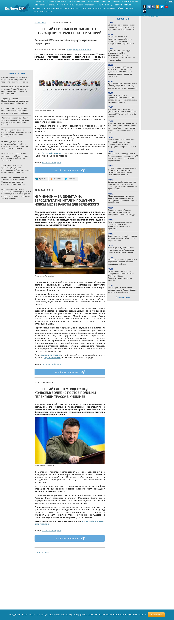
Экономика (53, 5)
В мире (35, 5)
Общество (79, 5)
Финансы (70, 5)
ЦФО (89, 1)
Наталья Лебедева (51, 162)
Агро (72, 8)
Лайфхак (120, 8)
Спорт (107, 5)
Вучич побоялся (52, 357)
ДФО (118, 1)
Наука (100, 5)
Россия (38, 1)
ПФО (94, 1)
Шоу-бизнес (110, 8)
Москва (46, 1)
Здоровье (118, 5)
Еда (112, 5)
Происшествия (91, 5)
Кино (78, 8)
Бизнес (62, 5)
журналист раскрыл (51, 355)
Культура (50, 8)
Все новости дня (123, 297)
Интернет (36, 8)
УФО (109, 1)
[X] (70, 178)
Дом (89, 8)
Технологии (128, 5)
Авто (43, 8)
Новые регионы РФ (129, 1)
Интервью (129, 8)
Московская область (58, 1)
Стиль (84, 8)
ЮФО (99, 1)
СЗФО (84, 1)
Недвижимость (99, 8)
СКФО (104, 1)
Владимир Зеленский (79, 49)
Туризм (66, 8)
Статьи (35, 12)
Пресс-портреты (46, 12)
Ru (166, 2)
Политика (43, 5)
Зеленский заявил (51, 153)
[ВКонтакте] (41, 178)
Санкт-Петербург (74, 1)
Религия (58, 8)
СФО (114, 1)
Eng (171, 2)
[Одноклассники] (56, 178)
